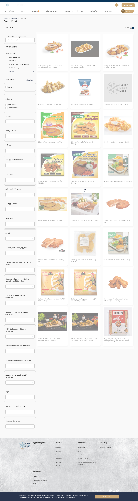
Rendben (107, 496)
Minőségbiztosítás (83, 458)
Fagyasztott (14, 18)
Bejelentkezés (128, 5)
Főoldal (6, 18)
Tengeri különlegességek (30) (19, 64)
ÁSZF (34, 484)
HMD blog (58, 466)
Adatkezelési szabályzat (40, 480)
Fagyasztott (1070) (12, 53)
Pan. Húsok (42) (14, 57)
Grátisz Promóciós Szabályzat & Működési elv (87, 463)
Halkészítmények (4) (16, 68)
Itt (43, 497)
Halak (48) (12, 61)
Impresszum (81, 447)
